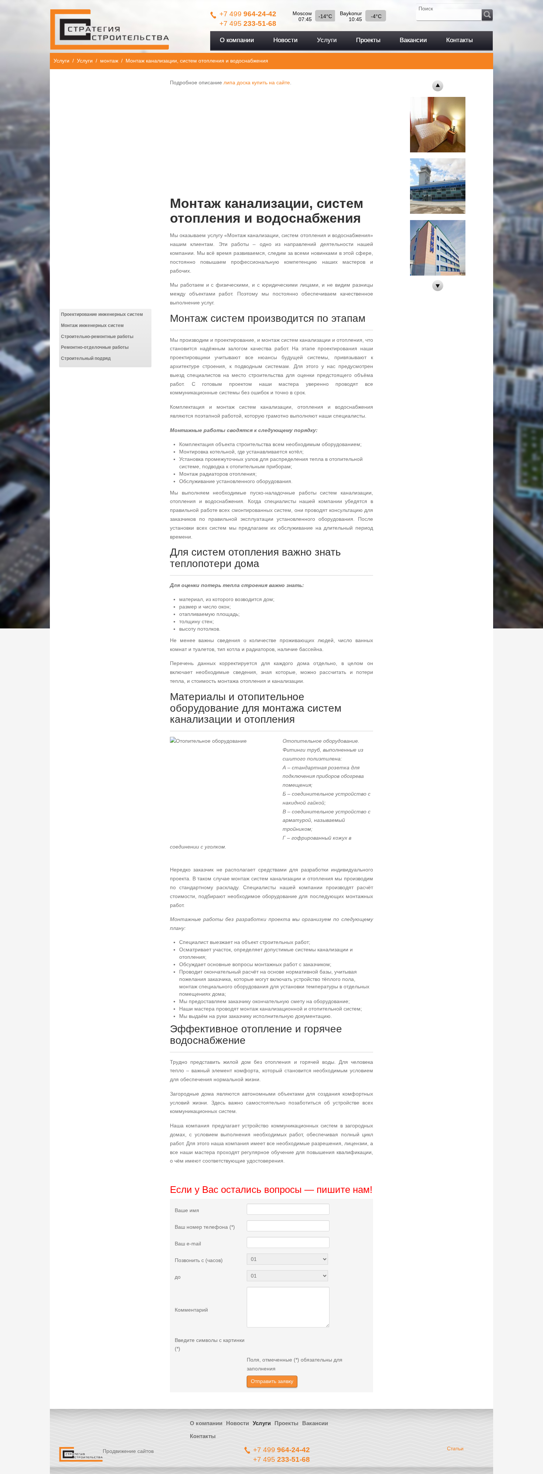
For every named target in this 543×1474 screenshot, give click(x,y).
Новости (237, 1423)
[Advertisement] (271, 138)
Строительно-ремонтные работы (97, 336)
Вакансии (315, 1423)
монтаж (109, 61)
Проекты (286, 1423)
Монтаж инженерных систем (92, 325)
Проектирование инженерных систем (102, 314)
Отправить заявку (272, 1381)
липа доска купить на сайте (256, 82)
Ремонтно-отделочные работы (95, 347)
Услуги (61, 61)
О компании (206, 1423)
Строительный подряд (86, 358)
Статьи (455, 1448)
